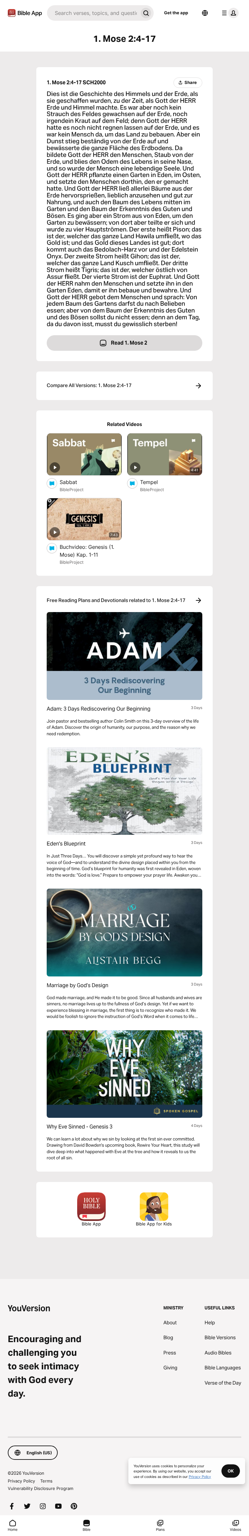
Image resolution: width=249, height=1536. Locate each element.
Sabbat (75, 482)
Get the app (176, 12)
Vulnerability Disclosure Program (40, 1488)
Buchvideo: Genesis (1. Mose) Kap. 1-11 (87, 551)
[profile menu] (229, 12)
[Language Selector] (204, 12)
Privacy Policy (21, 1480)
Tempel (155, 482)
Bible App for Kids (154, 1223)
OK (231, 1470)
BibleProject (72, 489)
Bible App (91, 1223)
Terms (46, 1480)
